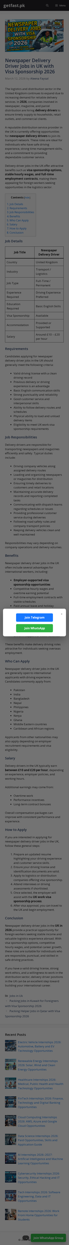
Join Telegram (35, 617)
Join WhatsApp (34, 628)
